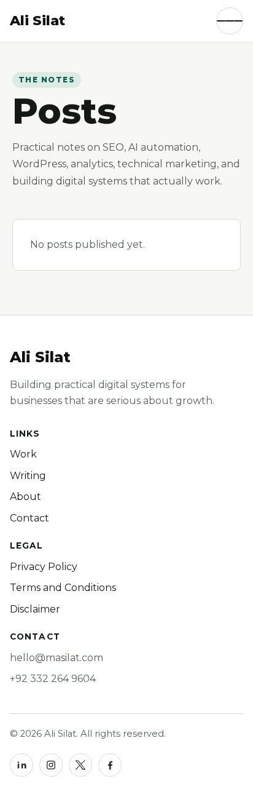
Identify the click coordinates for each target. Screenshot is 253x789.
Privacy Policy (43, 567)
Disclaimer (35, 609)
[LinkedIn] (21, 765)
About (25, 496)
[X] (80, 765)
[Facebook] (110, 765)
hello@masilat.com (56, 658)
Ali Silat (40, 357)
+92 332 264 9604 (53, 678)
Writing (28, 476)
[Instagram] (51, 765)
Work (23, 454)
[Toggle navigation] (229, 20)
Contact (29, 518)
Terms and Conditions (63, 587)
